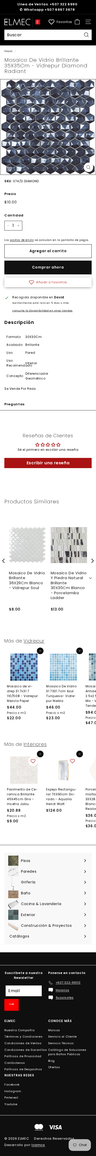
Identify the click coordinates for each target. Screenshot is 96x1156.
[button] (48, 282)
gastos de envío (22, 240)
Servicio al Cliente (62, 1037)
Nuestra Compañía (19, 1030)
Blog (51, 1061)
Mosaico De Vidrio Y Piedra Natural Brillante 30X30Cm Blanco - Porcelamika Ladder (69, 585)
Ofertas (54, 1067)
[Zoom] (88, 167)
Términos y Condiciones (23, 1037)
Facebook (12, 1084)
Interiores (35, 744)
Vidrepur (34, 641)
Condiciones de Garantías (25, 1050)
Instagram (12, 1091)
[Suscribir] (11, 1005)
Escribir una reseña (48, 463)
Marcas (54, 1030)
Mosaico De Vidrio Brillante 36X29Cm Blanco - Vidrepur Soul (27, 580)
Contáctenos (14, 1063)
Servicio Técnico (61, 1043)
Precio (10, 193)
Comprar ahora (48, 267)
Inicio (8, 51)
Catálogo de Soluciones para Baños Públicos (67, 1052)
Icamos (38, 1144)
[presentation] (3, 560)
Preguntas (14, 404)
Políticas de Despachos (23, 1069)
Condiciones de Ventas (23, 1043)
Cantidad (14, 215)
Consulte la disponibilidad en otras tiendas (42, 310)
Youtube (10, 1104)
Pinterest (11, 1098)
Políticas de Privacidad (22, 1056)
